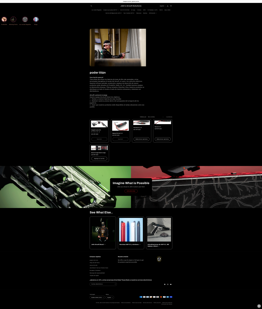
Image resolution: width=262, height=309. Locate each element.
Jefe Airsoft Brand (97, 244)
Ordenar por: (143, 116)
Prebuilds (4, 24)
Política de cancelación (167, 302)
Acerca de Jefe (93, 265)
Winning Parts (13, 24)
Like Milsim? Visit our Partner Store (99, 267)
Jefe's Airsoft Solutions (105, 302)
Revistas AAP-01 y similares (129, 244)
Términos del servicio (147, 302)
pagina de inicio (94, 260)
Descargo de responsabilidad (97, 273)
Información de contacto (166, 304)
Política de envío (157, 302)
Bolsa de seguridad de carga (98, 152)
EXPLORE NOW (131, 191)
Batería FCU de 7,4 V (117, 133)
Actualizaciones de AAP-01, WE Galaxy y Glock (158, 245)
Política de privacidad (136, 302)
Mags (36, 24)
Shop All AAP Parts (95, 262)
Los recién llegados (25, 24)
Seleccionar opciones (142, 139)
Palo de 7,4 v (158, 126)
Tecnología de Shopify (115, 302)
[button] (91, 6)
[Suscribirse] (115, 284)
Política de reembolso (126, 302)
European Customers (95, 270)
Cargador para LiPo (96, 130)
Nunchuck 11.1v (138, 127)
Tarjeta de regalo (94, 275)
